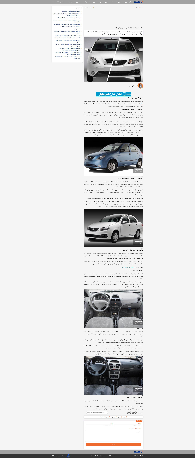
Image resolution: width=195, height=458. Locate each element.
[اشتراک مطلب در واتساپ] (128, 413)
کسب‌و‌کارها (86, 2)
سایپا (119, 417)
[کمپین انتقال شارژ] (113, 94)
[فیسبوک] (130, 412)
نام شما (139, 423)
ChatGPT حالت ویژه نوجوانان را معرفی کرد (70, 27)
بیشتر (71, 2)
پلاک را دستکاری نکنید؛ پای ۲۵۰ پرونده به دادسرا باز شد (67, 24)
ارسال (113, 444)
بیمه (100, 2)
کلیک (95, 456)
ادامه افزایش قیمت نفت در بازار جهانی (71, 11)
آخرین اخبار (78, 8)
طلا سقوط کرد (77, 29)
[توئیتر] (133, 412)
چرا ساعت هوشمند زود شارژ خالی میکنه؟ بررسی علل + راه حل (67, 32)
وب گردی (78, 2)
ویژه (124, 417)
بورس (106, 2)
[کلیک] (138, 2)
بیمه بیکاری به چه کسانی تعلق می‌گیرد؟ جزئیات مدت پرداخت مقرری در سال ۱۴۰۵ (67, 53)
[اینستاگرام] (135, 456)
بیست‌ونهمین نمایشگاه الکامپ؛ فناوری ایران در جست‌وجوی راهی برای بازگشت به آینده (69, 49)
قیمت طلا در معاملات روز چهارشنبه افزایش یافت (68, 18)
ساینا (107, 417)
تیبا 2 (101, 417)
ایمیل (112, 423)
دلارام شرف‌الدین (133, 86)
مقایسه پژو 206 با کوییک (128, 267)
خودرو (94, 2)
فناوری (119, 2)
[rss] (142, 456)
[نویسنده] (140, 86)
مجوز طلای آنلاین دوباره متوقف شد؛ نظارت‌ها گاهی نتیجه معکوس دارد (66, 21)
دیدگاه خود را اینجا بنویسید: (135, 429)
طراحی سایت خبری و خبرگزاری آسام (59, 456)
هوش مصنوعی (128, 2)
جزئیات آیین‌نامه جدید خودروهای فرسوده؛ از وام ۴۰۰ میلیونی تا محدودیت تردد (68, 45)
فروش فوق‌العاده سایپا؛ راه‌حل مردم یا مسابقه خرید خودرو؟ (68, 41)
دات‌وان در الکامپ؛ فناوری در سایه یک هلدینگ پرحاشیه (67, 38)
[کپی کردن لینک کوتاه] (96, 412)
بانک (112, 2)
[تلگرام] (135, 412)
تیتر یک (113, 417)
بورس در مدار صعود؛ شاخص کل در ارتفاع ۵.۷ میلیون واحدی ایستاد (67, 57)
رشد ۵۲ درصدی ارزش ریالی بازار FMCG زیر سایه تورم (67, 35)
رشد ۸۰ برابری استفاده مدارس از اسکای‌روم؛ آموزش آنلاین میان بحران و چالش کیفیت (67, 14)
